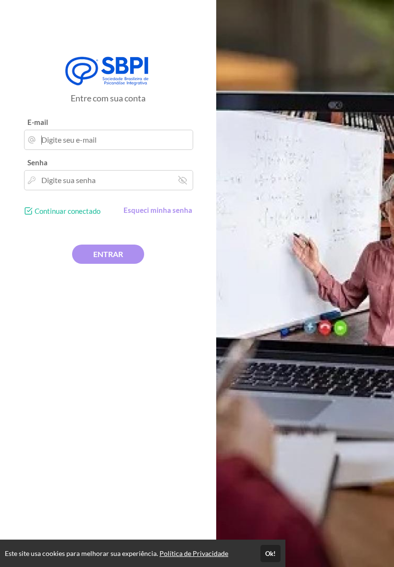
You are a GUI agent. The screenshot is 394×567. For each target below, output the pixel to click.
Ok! (270, 553)
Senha (37, 162)
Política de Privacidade (194, 553)
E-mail (37, 122)
